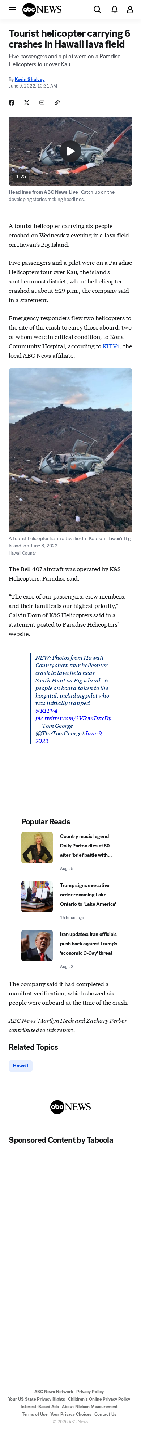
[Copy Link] (57, 102)
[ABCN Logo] (41, 10)
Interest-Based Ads (40, 1407)
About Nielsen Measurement (90, 1407)
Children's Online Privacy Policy (99, 1399)
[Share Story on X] (26, 102)
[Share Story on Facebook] (11, 102)
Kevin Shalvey (30, 79)
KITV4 (111, 345)
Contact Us (105, 1414)
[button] (12, 9)
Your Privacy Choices (70, 1414)
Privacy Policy (90, 1391)
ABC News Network (53, 1391)
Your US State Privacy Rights (36, 1399)
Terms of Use (34, 1414)
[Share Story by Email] (42, 102)
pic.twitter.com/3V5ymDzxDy (73, 717)
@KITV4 (46, 710)
